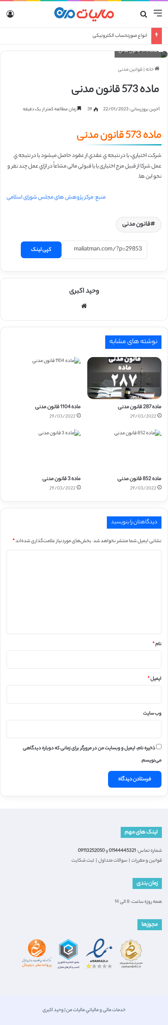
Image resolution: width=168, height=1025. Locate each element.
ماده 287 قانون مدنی (139, 407)
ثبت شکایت (82, 861)
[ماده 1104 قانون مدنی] (44, 378)
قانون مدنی (136, 225)
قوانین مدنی (130, 70)
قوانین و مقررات (146, 861)
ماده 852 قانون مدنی (139, 479)
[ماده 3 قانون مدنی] (44, 450)
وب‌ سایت (152, 714)
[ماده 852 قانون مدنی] (124, 450)
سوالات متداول (112, 861)
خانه (150, 70)
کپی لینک (41, 250)
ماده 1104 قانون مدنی (58, 407)
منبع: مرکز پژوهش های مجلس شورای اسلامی (56, 197)
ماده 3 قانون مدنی (61, 479)
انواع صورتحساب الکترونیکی (120, 36)
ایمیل (154, 679)
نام (157, 644)
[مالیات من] (84, 14)
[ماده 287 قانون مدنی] (124, 378)
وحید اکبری (84, 291)
